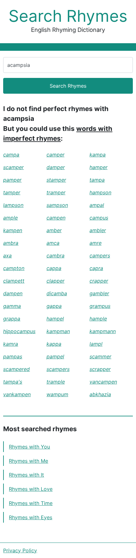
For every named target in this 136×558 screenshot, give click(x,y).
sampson (57, 205)
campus (99, 217)
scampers (58, 369)
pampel (55, 356)
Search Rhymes (68, 16)
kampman (58, 331)
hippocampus (19, 331)
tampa (97, 180)
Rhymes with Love (31, 489)
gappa (54, 306)
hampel (55, 318)
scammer (100, 356)
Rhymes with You (29, 446)
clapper (55, 281)
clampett (13, 281)
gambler (99, 293)
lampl (96, 344)
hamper (99, 167)
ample (10, 217)
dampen (12, 293)
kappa (53, 344)
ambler (98, 230)
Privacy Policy (20, 550)
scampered (16, 369)
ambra (10, 243)
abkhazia (100, 394)
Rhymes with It (26, 475)
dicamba (56, 293)
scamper (13, 167)
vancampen (103, 382)
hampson (100, 192)
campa (11, 154)
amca (52, 243)
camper (55, 154)
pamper (12, 180)
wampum (57, 394)
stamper (56, 180)
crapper (99, 281)
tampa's (12, 382)
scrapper (100, 369)
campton (13, 268)
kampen (12, 230)
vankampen (17, 394)
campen (55, 217)
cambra (55, 255)
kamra (10, 344)
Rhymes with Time (31, 503)
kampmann (103, 331)
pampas (12, 356)
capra (96, 268)
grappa (11, 318)
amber (54, 230)
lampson (13, 205)
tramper (55, 192)
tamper (11, 192)
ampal (97, 205)
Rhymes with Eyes (30, 517)
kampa (98, 154)
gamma (12, 306)
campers (100, 255)
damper (55, 167)
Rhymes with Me (28, 461)
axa (7, 255)
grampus (100, 306)
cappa (53, 268)
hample (98, 318)
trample (55, 382)
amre (96, 243)
